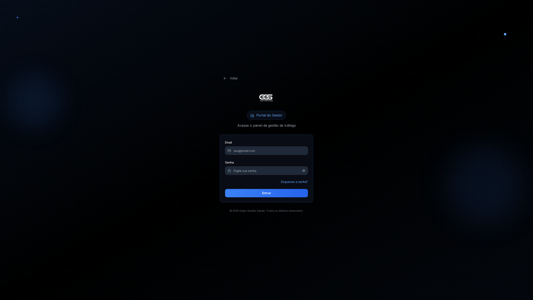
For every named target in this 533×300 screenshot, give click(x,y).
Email (228, 142)
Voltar (234, 78)
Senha (229, 162)
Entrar (266, 193)
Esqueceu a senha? (294, 182)
